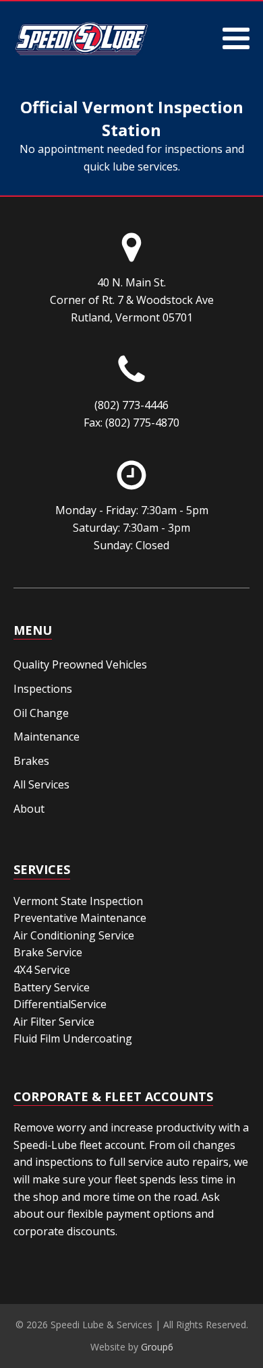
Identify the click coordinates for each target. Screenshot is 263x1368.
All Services (41, 784)
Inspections (42, 688)
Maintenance (46, 736)
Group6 (157, 1346)
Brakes (31, 760)
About (29, 808)
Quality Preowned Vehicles (80, 664)
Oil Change (41, 713)
